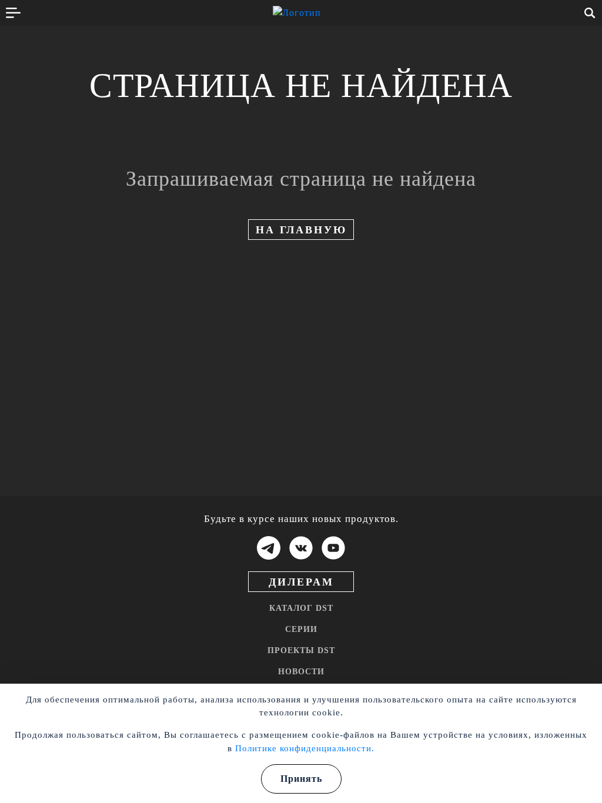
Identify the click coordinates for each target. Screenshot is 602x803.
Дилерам (301, 582)
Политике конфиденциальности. (304, 748)
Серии (301, 629)
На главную (301, 230)
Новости (301, 671)
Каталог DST (301, 608)
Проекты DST (301, 650)
